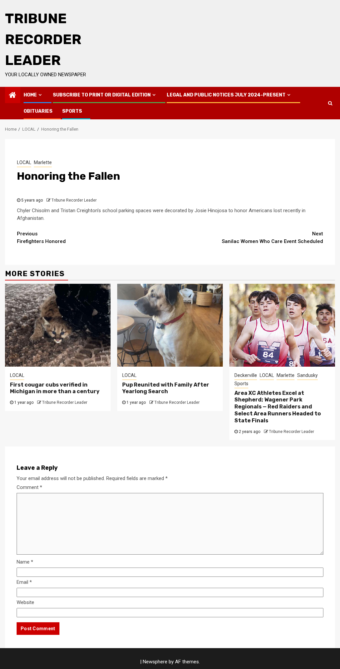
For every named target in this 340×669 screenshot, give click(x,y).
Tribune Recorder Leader (43, 39)
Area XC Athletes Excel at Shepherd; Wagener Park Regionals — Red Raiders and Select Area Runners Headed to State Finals (277, 407)
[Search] (330, 103)
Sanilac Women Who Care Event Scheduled (272, 237)
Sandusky (307, 375)
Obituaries (38, 111)
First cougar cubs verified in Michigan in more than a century (55, 388)
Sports (72, 111)
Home (30, 95)
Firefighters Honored (41, 237)
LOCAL (24, 162)
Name (25, 562)
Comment (29, 487)
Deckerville (245, 375)
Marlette (43, 162)
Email (24, 582)
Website (25, 602)
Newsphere (155, 662)
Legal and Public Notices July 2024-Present (226, 95)
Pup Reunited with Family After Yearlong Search (165, 388)
